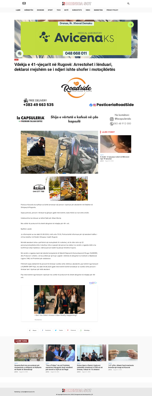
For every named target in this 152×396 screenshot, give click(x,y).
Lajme (16, 59)
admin (102, 161)
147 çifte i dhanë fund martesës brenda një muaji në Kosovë (121, 366)
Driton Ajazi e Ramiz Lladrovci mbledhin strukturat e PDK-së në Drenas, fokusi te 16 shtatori (90, 367)
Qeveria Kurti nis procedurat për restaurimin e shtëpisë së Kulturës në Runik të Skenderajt (27, 367)
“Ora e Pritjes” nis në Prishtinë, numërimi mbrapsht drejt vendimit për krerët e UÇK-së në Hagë (59, 367)
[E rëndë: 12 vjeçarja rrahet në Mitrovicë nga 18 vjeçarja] (115, 144)
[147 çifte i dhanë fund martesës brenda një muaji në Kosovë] (123, 352)
